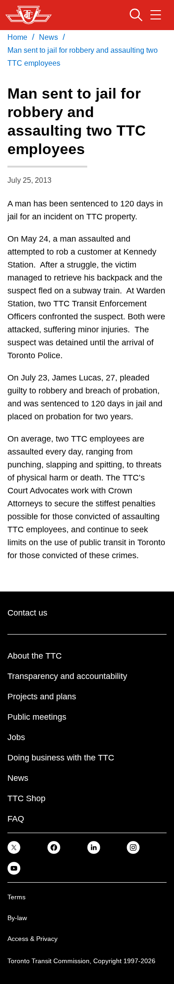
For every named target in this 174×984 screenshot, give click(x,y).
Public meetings (36, 717)
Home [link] (17, 37)
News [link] (48, 37)
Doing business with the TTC (60, 757)
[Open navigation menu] (156, 14)
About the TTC (34, 655)
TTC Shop (26, 798)
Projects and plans (41, 696)
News (17, 778)
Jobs (16, 737)
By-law (17, 918)
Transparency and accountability (67, 676)
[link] (13, 847)
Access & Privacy (32, 938)
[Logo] (28, 15)
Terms (16, 897)
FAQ (15, 818)
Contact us (27, 612)
